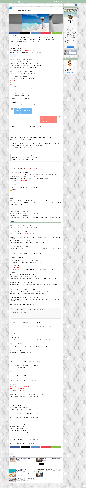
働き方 (11, 456)
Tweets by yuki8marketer (67, 56)
